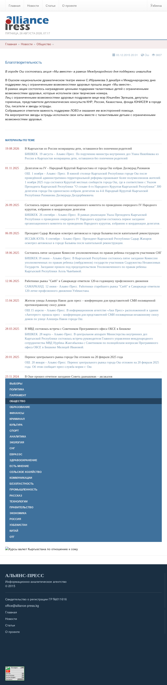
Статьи (50, 5)
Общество (44, 44)
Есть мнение (19, 466)
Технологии (19, 501)
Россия (15, 519)
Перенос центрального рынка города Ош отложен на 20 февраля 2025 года (74, 357)
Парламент (18, 395)
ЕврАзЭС (16, 454)
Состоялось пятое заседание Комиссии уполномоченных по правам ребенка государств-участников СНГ (93, 252)
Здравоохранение (23, 460)
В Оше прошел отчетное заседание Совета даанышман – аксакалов (68, 376)
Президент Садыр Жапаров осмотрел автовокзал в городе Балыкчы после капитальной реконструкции (92, 233)
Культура (16, 425)
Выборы (16, 383)
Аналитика (18, 436)
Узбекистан (18, 525)
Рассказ (16, 495)
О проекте (69, 5)
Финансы (17, 413)
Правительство (21, 507)
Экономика (18, 513)
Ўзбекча (156, 5)
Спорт (14, 430)
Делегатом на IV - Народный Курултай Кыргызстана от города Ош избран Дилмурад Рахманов (87, 168)
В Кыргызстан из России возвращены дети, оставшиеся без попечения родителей (78, 148)
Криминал (17, 419)
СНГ (12, 448)
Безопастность (22, 483)
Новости (33, 5)
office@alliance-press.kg (22, 605)
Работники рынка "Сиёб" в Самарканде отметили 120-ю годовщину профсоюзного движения (86, 281)
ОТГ (12, 537)
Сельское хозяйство (26, 472)
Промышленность (23, 489)
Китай (14, 531)
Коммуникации (21, 478)
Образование (20, 407)
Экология (17, 442)
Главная (14, 5)
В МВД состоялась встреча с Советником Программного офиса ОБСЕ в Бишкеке (78, 328)
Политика (17, 389)
